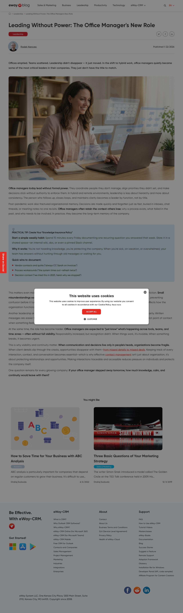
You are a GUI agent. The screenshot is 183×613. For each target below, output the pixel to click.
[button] (91, 319)
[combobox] (145, 292)
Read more (116, 305)
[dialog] (91, 306)
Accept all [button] (91, 312)
